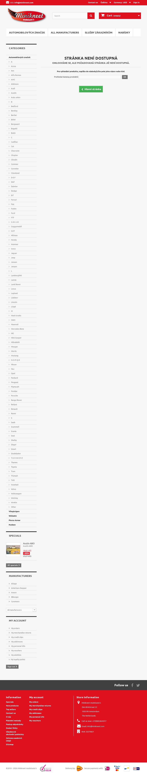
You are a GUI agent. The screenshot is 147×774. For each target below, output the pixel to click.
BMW (13, 119)
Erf (12, 195)
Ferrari (14, 199)
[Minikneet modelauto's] (27, 16)
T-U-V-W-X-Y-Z (17, 458)
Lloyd (13, 306)
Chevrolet (15, 150)
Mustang (14, 355)
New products (12, 705)
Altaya (14, 583)
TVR (12, 480)
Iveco (13, 248)
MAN (13, 320)
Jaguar (14, 253)
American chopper (19, 588)
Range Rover (16, 400)
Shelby (14, 440)
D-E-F (13, 177)
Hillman (14, 235)
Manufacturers (20, 575)
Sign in (136, 2)
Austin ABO (29, 543)
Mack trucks (16, 315)
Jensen (14, 262)
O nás (8, 717)
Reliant (14, 404)
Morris (14, 351)
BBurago (15, 597)
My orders (15, 628)
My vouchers (16, 650)
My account (17, 620)
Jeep (13, 257)
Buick (13, 133)
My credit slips (17, 637)
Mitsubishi (15, 342)
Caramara (15, 601)
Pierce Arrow (14, 520)
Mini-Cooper (16, 337)
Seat (13, 435)
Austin (13, 93)
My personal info (18, 646)
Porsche (14, 395)
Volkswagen (16, 493)
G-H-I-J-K (15, 222)
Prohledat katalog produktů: (66, 77)
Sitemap (9, 744)
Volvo (13, 489)
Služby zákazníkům (98, 32)
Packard (14, 378)
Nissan (14, 364)
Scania (13, 431)
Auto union (15, 97)
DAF (13, 182)
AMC (13, 79)
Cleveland (15, 173)
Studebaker (16, 453)
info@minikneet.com (95, 726)
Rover (13, 413)
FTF (12, 217)
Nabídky (124, 32)
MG (12, 333)
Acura (13, 66)
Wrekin (14, 502)
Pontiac (14, 391)
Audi (13, 88)
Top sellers (11, 709)
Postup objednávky (14, 724)
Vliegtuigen (14, 511)
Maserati (14, 324)
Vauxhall (15, 484)
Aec (12, 70)
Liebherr (14, 297)
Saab (13, 422)
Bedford (14, 106)
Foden (13, 208)
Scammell (15, 426)
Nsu (12, 369)
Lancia (13, 280)
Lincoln (14, 302)
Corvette (15, 168)
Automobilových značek (27, 32)
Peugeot (14, 382)
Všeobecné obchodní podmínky (15, 733)
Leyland (14, 293)
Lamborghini (16, 275)
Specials (15, 535)
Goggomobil (16, 226)
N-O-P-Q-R (15, 360)
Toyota (14, 467)
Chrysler (14, 155)
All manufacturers (65, 32)
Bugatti (14, 128)
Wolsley (14, 498)
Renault (14, 409)
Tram (13, 471)
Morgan (14, 346)
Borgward (15, 124)
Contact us (93, 2)
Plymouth (15, 386)
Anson (14, 592)
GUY (13, 231)
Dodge (14, 191)
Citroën (14, 159)
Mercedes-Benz (17, 329)
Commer (14, 164)
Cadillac (14, 142)
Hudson (12, 524)
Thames (14, 462)
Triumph (14, 475)
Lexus (13, 288)
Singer (13, 444)
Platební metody (13, 720)
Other (13, 507)
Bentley (14, 110)
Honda (14, 240)
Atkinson (15, 84)
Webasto (13, 516)
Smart (13, 449)
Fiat (12, 204)
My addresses (17, 641)
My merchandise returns (21, 632)
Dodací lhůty (12, 728)
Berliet (14, 115)
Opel (13, 373)
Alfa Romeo (16, 75)
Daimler (14, 186)
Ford (13, 213)
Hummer (14, 244)
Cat (12, 146)
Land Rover (16, 284)
